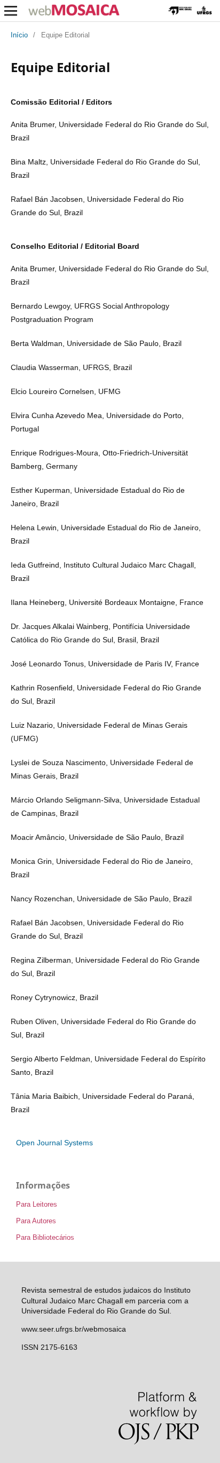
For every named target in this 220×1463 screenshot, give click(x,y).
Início (19, 35)
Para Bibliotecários (45, 1237)
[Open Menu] (10, 10)
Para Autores (36, 1221)
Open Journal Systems (54, 1142)
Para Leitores (36, 1204)
